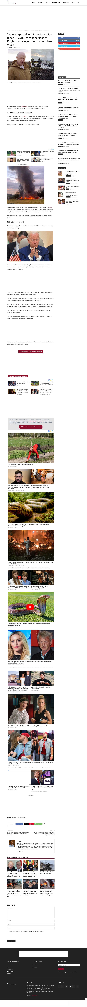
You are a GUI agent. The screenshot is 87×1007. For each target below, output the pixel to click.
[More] (44, 824)
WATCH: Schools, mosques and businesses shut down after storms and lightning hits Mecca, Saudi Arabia (18, 834)
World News (10, 869)
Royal (47, 2)
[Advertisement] (43, 15)
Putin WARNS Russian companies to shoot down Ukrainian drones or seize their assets (67, 99)
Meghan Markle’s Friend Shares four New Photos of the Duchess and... (73, 173)
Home (8, 30)
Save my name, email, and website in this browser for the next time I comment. (26, 931)
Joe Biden (24, 106)
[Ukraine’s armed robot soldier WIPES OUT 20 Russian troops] (47, 865)
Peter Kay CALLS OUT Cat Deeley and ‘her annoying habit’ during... (72, 180)
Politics (40, 2)
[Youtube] (77, 986)
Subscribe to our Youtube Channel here (31, 351)
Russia (24, 116)
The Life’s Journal (36, 965)
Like (78, 37)
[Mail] (20, 851)
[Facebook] (59, 986)
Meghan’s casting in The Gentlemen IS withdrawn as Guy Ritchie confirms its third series (68, 126)
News (33, 2)
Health (67, 189)
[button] (78, 2)
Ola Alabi (10, 47)
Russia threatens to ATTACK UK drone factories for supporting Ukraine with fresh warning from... (68, 116)
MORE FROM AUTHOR (23, 857)
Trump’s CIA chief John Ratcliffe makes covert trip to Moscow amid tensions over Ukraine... (69, 90)
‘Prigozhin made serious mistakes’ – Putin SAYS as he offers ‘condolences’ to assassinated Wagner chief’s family (44, 834)
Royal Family (60, 84)
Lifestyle (65, 2)
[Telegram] (70, 986)
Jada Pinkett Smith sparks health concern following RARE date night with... (72, 201)
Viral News (16, 30)
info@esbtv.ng (35, 995)
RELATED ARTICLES (12, 857)
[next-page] (10, 899)
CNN (17, 226)
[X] (73, 986)
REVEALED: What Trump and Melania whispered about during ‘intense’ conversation (67, 135)
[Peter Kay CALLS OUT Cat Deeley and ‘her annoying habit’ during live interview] (61, 180)
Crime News (68, 196)
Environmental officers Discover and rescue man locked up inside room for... (72, 194)
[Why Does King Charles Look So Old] (61, 188)
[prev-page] (8, 899)
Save (32, 824)
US (18, 304)
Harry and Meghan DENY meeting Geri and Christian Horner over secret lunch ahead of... (69, 160)
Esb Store (34, 967)
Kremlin (50, 207)
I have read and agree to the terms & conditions (68, 972)
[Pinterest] (66, 986)
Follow (77, 40)
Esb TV (33, 969)
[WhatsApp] (23, 851)
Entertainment (56, 2)
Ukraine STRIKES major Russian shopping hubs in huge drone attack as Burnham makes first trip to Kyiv (14, 893)
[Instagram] (18, 851)
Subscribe (77, 49)
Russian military (22, 817)
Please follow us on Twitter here (36, 421)
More (72, 2)
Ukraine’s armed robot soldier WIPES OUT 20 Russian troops (47, 873)
